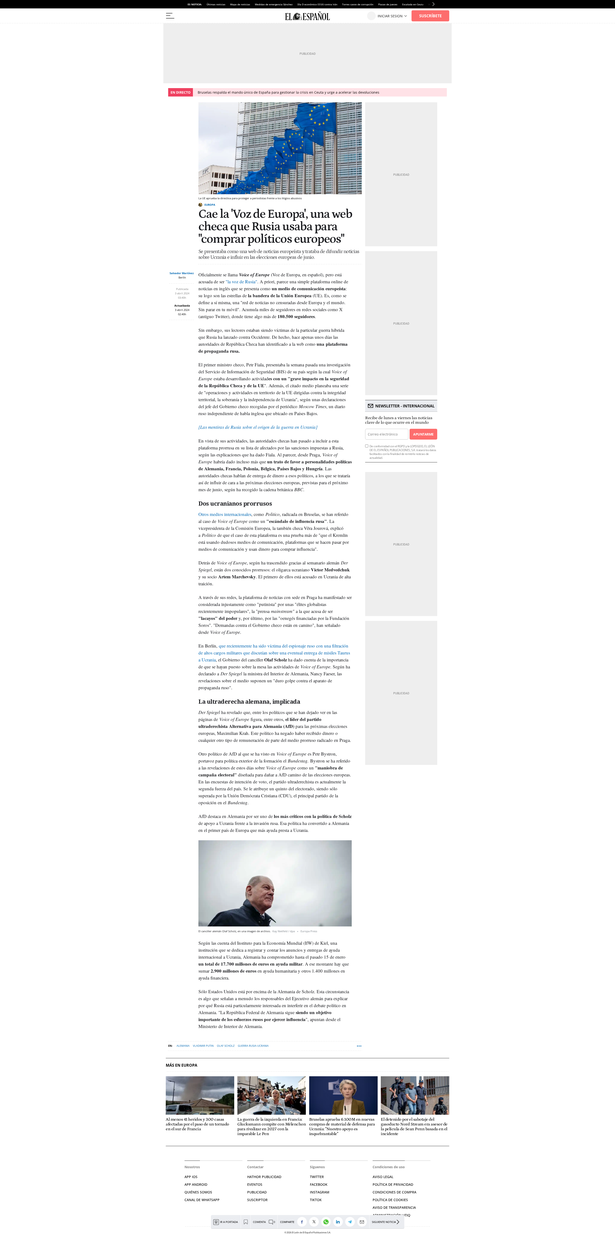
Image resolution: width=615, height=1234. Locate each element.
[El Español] (307, 16)
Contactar (255, 1167)
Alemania (183, 1045)
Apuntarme (423, 434)
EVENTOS (254, 1184)
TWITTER (317, 1176)
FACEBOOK (318, 1184)
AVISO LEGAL (383, 1176)
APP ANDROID (195, 1184)
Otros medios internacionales (224, 514)
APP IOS (190, 1176)
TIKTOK (316, 1200)
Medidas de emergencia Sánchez (274, 4)
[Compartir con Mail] (363, 1222)
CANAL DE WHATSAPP (202, 1200)
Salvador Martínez (182, 273)
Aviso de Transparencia (394, 1207)
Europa (209, 204)
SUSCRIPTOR (257, 1200)
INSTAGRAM (319, 1192)
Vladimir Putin (203, 1045)
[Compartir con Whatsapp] (327, 1222)
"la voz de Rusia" (241, 281)
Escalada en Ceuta (413, 4)
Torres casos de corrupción (357, 4)
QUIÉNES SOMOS (198, 1192)
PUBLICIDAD (257, 1192)
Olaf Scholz (225, 1045)
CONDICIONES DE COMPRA (394, 1192)
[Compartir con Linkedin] (339, 1222)
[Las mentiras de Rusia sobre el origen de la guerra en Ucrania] (257, 427)
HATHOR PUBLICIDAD (264, 1176)
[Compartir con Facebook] (303, 1222)
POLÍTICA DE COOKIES (390, 1200)
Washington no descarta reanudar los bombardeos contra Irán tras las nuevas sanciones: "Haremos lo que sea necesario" (304, 92)
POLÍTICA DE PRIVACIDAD (393, 1184)
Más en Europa (181, 1065)
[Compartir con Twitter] (315, 1222)
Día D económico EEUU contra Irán (317, 4)
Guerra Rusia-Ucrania (253, 1045)
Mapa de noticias (240, 4)
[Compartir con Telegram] (351, 1222)
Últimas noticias (216, 4)
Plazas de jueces (387, 4)
